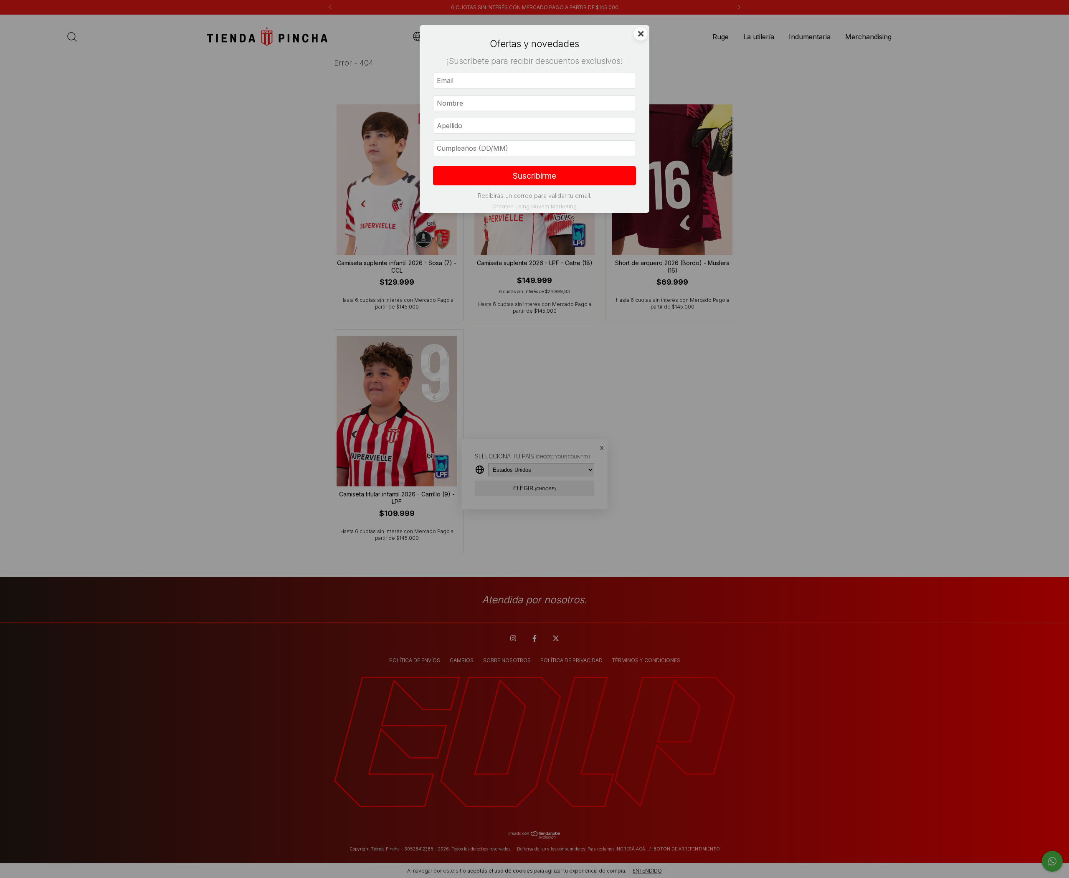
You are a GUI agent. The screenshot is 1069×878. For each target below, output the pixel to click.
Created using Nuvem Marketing (534, 206)
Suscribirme (534, 176)
